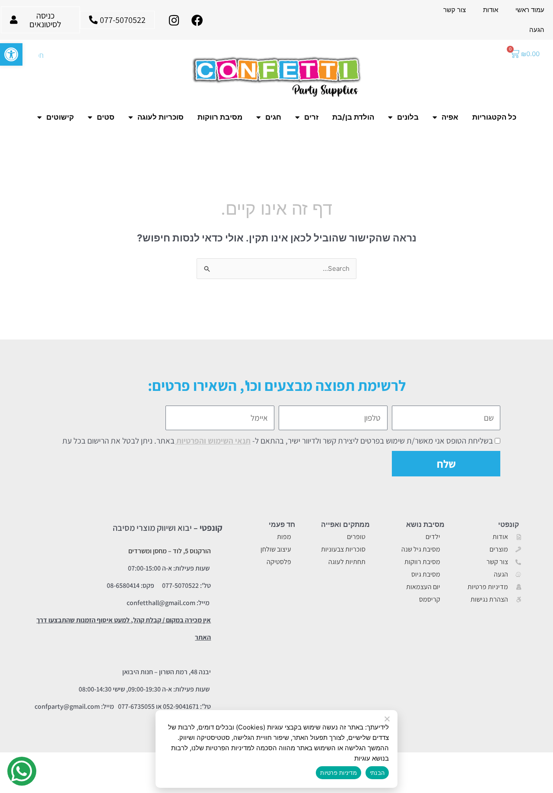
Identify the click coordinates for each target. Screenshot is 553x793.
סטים (105, 117)
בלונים (408, 117)
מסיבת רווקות (219, 117)
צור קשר (454, 10)
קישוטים (60, 117)
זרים (311, 117)
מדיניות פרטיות (338, 772)
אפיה (450, 117)
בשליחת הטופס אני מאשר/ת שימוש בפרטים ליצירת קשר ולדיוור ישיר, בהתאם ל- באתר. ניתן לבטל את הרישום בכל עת (277, 440)
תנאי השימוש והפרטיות (213, 440)
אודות (490, 10)
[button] (11, 54)
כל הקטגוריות (494, 117)
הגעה (536, 29)
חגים (273, 117)
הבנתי (377, 772)
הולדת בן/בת (353, 117)
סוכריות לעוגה (160, 117)
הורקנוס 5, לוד (192, 550)
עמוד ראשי (529, 10)
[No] (387, 719)
